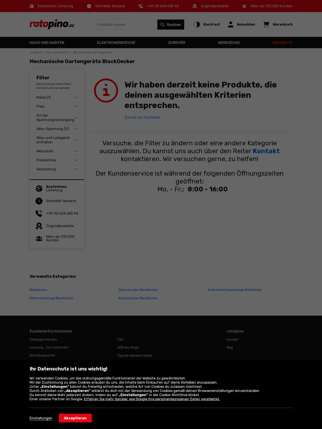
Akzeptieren (75, 418)
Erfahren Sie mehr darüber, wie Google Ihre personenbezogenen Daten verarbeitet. (152, 399)
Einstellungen (41, 418)
